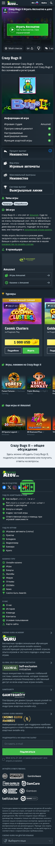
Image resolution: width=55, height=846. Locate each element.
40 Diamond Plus (35, 433)
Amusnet (34, 215)
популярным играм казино (38, 229)
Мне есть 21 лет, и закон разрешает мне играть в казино (26, 759)
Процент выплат (18, 150)
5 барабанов (21, 203)
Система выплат (18, 186)
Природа (7, 203)
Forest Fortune (13, 392)
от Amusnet (13, 12)
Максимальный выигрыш (23, 174)
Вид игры (14, 162)
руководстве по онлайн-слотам (17, 244)
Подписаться (27, 751)
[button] (50, 151)
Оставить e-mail (11, 741)
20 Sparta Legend (10, 433)
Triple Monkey (37, 392)
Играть (30, 350)
